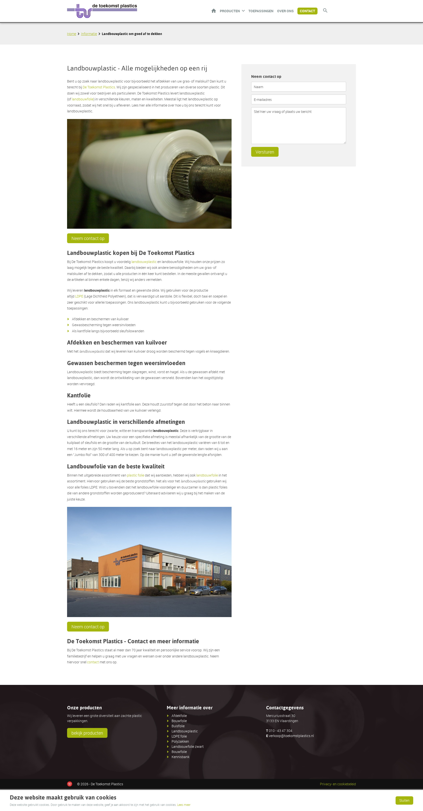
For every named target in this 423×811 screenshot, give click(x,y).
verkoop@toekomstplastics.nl (291, 735)
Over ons (285, 11)
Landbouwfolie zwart (188, 746)
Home (213, 10)
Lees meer (183, 805)
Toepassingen (260, 11)
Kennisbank (180, 756)
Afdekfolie (179, 715)
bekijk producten (87, 733)
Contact (307, 11)
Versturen (265, 152)
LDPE (79, 296)
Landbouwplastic (185, 731)
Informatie (89, 33)
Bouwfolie (179, 720)
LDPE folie (179, 736)
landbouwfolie (83, 99)
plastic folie (135, 475)
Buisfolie (178, 726)
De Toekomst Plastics (99, 87)
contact (93, 662)
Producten (230, 11)
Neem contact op (88, 238)
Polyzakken (180, 741)
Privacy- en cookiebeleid (338, 784)
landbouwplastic (144, 261)
